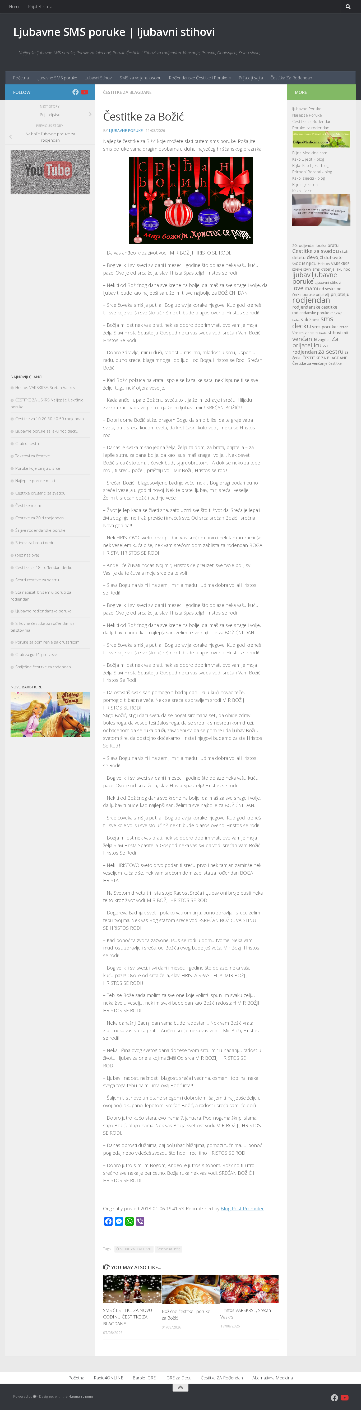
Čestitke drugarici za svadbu (40, 493)
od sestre (327, 288)
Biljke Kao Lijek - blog (310, 165)
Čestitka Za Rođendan (291, 78)
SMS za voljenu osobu (140, 78)
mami (311, 288)
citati (344, 251)
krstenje (328, 269)
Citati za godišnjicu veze (36, 654)
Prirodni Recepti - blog (312, 171)
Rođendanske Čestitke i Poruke (198, 78)
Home (15, 6)
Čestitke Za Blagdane (127, 92)
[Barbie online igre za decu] (50, 735)
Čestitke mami (28, 505)
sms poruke (324, 327)
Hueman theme (80, 1396)
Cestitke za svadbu (315, 251)
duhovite (333, 257)
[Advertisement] (50, 284)
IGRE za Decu (178, 1378)
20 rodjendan (304, 245)
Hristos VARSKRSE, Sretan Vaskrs (45, 387)
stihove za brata (316, 333)
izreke (297, 269)
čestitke (335, 363)
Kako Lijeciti (302, 190)
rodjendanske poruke (310, 312)
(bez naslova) (27, 555)
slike (306, 319)
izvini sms (311, 269)
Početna (21, 78)
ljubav (301, 274)
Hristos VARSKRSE (333, 263)
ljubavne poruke (314, 278)
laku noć (343, 269)
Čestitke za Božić (168, 1249)
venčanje (304, 339)
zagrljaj (324, 339)
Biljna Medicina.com (309, 152)
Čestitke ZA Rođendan (222, 1378)
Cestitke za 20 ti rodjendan (39, 517)
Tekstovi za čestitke (32, 455)
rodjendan (311, 300)
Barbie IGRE (144, 1378)
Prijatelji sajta (40, 6)
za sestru (331, 351)
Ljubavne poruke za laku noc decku (46, 431)
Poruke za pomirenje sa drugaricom (47, 642)
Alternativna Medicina (272, 1378)
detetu (299, 257)
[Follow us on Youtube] (84, 92)
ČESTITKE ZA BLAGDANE (134, 1249)
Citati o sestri (27, 443)
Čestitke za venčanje (309, 363)
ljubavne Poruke (306, 108)
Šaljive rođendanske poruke (40, 530)
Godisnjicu (304, 263)
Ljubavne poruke (126, 130)
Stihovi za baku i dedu (34, 542)
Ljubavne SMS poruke (56, 78)
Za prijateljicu (315, 342)
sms (316, 319)
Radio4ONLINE (108, 1378)
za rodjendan (310, 348)
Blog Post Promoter (242, 1208)
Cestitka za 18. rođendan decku (43, 567)
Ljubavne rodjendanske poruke (43, 610)
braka (321, 245)
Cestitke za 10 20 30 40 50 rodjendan (49, 418)
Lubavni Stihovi (98, 78)
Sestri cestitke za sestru (37, 579)
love (297, 288)
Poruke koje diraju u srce (37, 468)
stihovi (334, 332)
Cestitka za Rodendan (311, 121)
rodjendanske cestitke (314, 307)
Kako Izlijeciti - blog (308, 178)
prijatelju (340, 294)
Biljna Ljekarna (305, 184)
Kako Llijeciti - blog (308, 159)
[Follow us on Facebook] (75, 92)
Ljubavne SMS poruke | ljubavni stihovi (114, 31)
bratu (333, 245)
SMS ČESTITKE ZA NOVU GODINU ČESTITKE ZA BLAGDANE (127, 1317)
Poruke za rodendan (310, 127)
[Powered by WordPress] (34, 1396)
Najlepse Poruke (307, 115)
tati (345, 332)
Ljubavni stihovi (327, 282)
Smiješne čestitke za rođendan (43, 666)
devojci (315, 257)
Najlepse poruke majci (35, 480)
